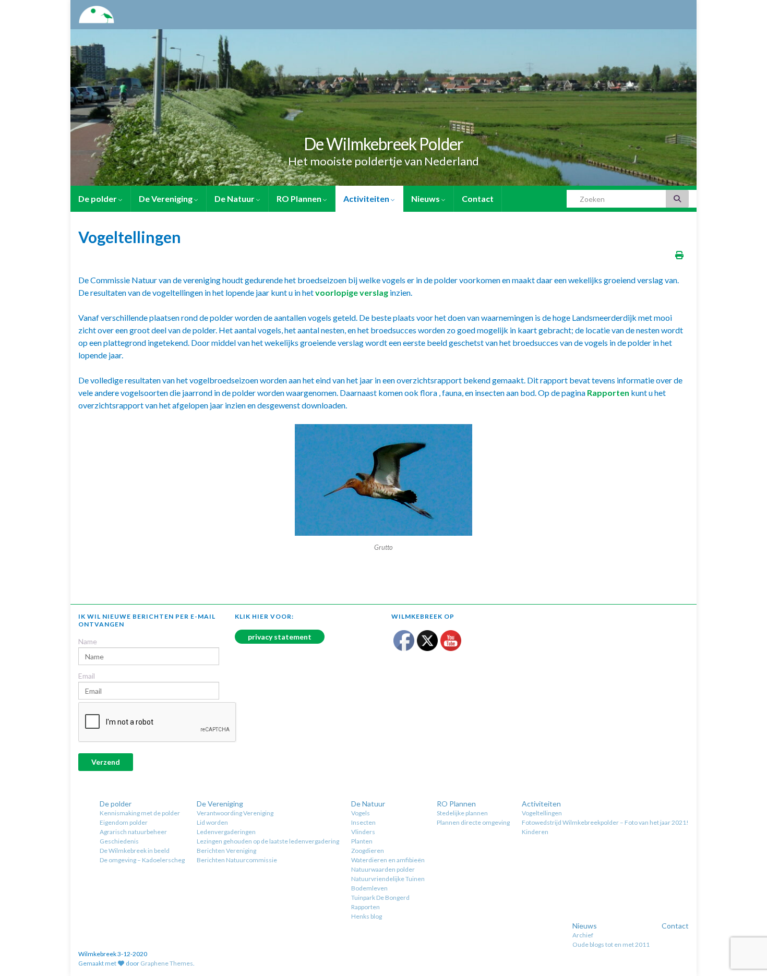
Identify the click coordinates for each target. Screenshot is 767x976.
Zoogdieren (367, 850)
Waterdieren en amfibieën (388, 860)
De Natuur (235, 198)
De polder (98, 198)
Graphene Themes (166, 963)
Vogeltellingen (542, 813)
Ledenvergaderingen (226, 832)
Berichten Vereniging (226, 850)
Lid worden (212, 822)
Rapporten (365, 907)
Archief (582, 935)
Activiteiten (367, 198)
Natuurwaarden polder (383, 869)
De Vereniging (166, 198)
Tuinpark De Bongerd (380, 897)
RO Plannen (300, 198)
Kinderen (535, 832)
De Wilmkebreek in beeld (135, 850)
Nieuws (426, 198)
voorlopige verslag (351, 292)
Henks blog (366, 916)
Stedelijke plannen (462, 813)
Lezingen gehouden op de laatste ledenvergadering (268, 841)
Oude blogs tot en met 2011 (611, 944)
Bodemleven (369, 888)
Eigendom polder (124, 822)
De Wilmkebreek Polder (383, 144)
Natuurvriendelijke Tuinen (388, 879)
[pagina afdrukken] (679, 255)
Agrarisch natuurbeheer (133, 832)
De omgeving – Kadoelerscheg (142, 860)
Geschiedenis (119, 841)
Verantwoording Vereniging (235, 813)
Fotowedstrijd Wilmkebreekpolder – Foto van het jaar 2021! (605, 822)
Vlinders (363, 832)
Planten (362, 841)
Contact (478, 198)
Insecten (363, 822)
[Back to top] (743, 914)
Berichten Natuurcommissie (237, 860)
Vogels (360, 813)
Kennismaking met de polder (140, 813)
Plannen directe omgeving (473, 822)
